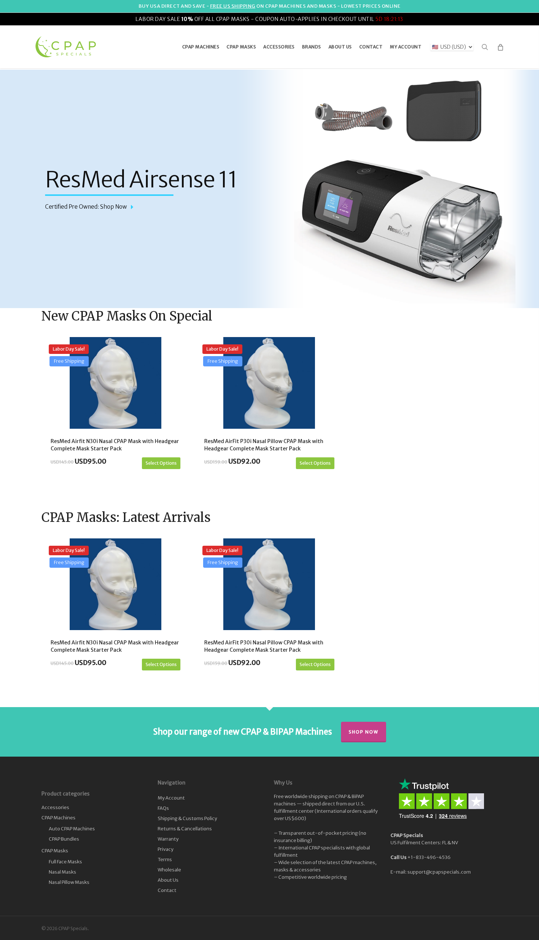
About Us (168, 880)
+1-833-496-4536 (429, 857)
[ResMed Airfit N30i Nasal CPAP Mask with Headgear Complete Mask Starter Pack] (115, 383)
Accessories (55, 807)
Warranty (168, 839)
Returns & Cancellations (185, 829)
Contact (167, 890)
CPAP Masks (54, 851)
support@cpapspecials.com (439, 872)
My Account (171, 798)
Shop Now (363, 732)
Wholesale (169, 870)
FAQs (163, 808)
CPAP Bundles (64, 839)
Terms (165, 859)
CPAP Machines (58, 818)
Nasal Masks (62, 872)
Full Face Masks (65, 862)
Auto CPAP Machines (72, 829)
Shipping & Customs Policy (187, 818)
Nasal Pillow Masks (69, 882)
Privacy (165, 849)
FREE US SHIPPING (233, 6)
